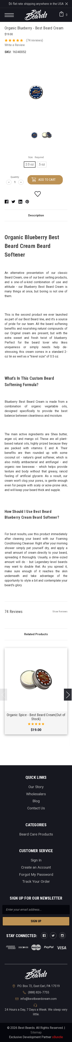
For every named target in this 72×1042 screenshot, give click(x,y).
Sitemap (36, 1032)
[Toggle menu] (11, 16)
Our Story (36, 787)
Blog (36, 801)
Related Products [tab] (36, 634)
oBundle (57, 1037)
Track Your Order (36, 881)
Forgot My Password (36, 874)
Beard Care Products (36, 834)
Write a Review (15, 45)
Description (36, 215)
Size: (36, 157)
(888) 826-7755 (38, 992)
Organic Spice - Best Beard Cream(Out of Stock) (36, 717)
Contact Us (36, 808)
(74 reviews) (34, 40)
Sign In (36, 860)
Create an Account (36, 867)
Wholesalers (36, 794)
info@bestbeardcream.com (38, 999)
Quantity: (15, 177)
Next (68, 694)
